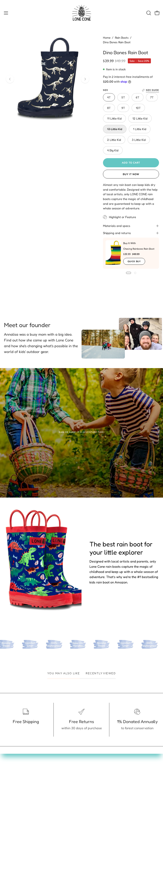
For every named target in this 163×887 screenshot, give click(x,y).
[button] (148, 13)
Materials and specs (116, 226)
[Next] (85, 79)
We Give (10, 807)
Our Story (11, 813)
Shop (7, 793)
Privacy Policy (96, 813)
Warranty (92, 800)
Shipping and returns (117, 233)
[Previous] (10, 79)
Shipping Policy (96, 827)
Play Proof (12, 800)
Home (107, 37)
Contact (91, 786)
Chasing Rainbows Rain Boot (138, 248)
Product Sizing (96, 793)
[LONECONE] (81, 13)
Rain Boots (122, 37)
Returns (91, 807)
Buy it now (131, 174)
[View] (81, 433)
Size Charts (12, 820)
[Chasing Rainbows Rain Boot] (113, 253)
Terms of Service (98, 820)
